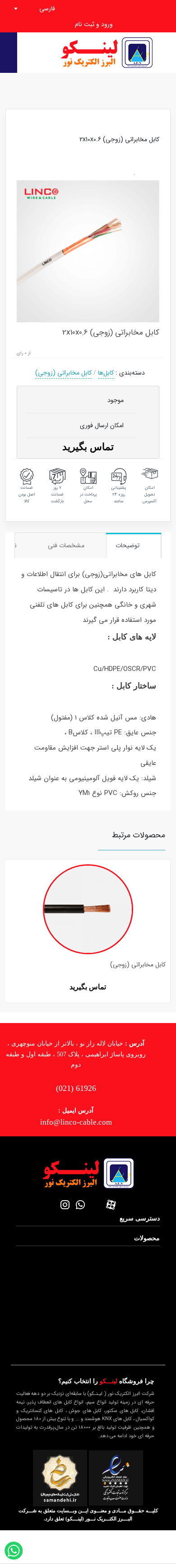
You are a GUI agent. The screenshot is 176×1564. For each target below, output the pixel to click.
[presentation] (8, 921)
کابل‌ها (106, 373)
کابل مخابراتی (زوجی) (63, 373)
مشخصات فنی (67, 545)
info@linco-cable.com (76, 1122)
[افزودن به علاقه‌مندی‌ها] (135, 172)
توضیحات (128, 545)
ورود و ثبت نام (93, 24)
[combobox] (44, 8)
